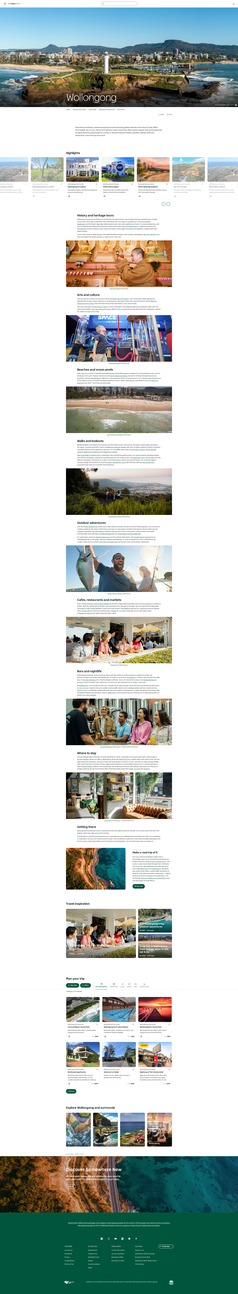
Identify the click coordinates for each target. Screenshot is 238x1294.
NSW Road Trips (93, 1257)
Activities (77, 1154)
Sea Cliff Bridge (97, 531)
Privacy (67, 1257)
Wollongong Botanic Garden (116, 447)
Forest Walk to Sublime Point (90, 455)
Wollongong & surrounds (106, 109)
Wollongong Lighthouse (92, 452)
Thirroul (114, 531)
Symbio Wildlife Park (90, 526)
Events (81, 1154)
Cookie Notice (69, 1260)
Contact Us (68, 1250)
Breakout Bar (83, 685)
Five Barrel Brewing (106, 747)
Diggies (113, 665)
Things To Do (92, 1254)
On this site (92, 1246)
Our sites (138, 1246)
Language (166, 1246)
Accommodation (70, 1154)
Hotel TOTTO (123, 759)
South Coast (92, 109)
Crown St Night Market (101, 604)
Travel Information (118, 1250)
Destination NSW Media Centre (146, 1260)
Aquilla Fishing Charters (142, 537)
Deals (90, 1267)
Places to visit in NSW (79, 109)
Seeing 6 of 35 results (74, 991)
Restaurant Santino (86, 613)
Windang (147, 769)
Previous (163, 204)
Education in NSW (118, 1260)
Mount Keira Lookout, (138, 449)
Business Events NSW (142, 1257)
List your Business (118, 1254)
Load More (71, 1091)
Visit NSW (68, 1246)
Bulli (131, 769)
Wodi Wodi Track (139, 457)
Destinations (92, 1250)
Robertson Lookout (110, 452)
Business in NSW (117, 1257)
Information (116, 1246)
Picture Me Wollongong (130, 226)
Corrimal (137, 769)
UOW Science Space (115, 363)
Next (168, 204)
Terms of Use (69, 1264)
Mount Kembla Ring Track (117, 462)
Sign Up (71, 1186)
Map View (73, 985)
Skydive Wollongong (103, 537)
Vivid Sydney (139, 1264)
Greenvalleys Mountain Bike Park (129, 534)
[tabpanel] (119, 53)
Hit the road (139, 886)
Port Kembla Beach (94, 378)
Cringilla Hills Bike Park (106, 534)
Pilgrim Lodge (87, 766)
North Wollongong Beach (119, 376)
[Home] (14, 4)
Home (68, 109)
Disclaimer (68, 1254)
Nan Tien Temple (115, 288)
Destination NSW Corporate (145, 1254)
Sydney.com (139, 1250)
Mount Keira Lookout (114, 516)
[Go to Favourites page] (233, 4)
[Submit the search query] (103, 4)
